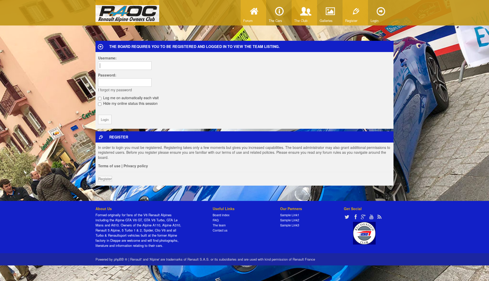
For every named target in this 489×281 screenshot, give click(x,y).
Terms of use (109, 165)
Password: (107, 75)
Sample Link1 (289, 215)
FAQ (216, 220)
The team (219, 225)
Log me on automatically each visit (130, 97)
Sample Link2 (289, 220)
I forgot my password (115, 89)
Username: (107, 57)
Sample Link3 (289, 225)
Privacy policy (136, 165)
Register (105, 178)
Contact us (220, 230)
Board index (221, 215)
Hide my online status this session (130, 103)
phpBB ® (120, 259)
